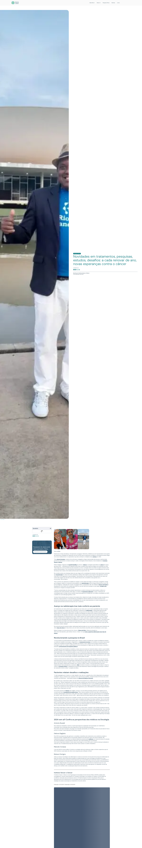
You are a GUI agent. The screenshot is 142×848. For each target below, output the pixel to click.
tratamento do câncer (84, 642)
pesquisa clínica (63, 666)
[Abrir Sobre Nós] (94, 2)
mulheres (91, 739)
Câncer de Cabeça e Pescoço (86, 678)
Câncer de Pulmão (103, 584)
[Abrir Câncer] (100, 2)
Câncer (85, 564)
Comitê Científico (72, 564)
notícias (95, 556)
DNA (78, 665)
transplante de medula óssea (70, 692)
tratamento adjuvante (87, 591)
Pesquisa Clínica (77, 253)
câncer (102, 564)
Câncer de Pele (82, 630)
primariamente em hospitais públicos (68, 646)
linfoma (67, 690)
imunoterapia (59, 574)
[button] (74, 269)
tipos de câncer (61, 628)
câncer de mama (61, 559)
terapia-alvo (103, 586)
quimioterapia (85, 583)
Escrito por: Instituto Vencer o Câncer (81, 273)
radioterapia (89, 610)
